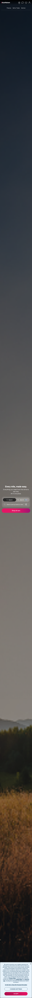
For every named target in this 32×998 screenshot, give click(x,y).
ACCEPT (16, 993)
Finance (9, 8)
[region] (16, 980)
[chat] (22, 3)
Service (23, 8)
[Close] (30, 963)
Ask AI (22, 500)
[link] (5, 1)
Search (10, 500)
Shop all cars (16, 510)
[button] (19, 3)
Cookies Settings (16, 989)
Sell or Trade (16, 8)
